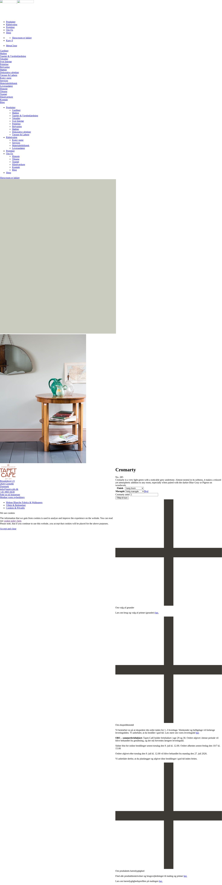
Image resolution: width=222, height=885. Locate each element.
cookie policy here (12, 521)
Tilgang (3, 91)
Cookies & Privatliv (15, 508)
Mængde (120, 491)
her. (157, 612)
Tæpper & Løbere (8, 75)
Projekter (10, 27)
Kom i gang (5, 78)
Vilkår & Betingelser (16, 505)
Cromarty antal (122, 494)
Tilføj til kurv (122, 498)
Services (4, 80)
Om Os (9, 30)
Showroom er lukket (22, 37)
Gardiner (4, 50)
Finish (120, 488)
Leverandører (6, 86)
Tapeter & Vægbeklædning (13, 56)
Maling (3, 53)
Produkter (10, 22)
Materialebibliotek (8, 83)
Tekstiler (4, 59)
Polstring (4, 64)
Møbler (3, 69)
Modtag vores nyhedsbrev (12, 497)
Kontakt (4, 99)
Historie (4, 88)
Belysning (5, 67)
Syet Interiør (6, 61)
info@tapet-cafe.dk (9, 489)
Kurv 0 (9, 40)
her (197, 732)
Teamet (3, 94)
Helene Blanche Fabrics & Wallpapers (24, 502)
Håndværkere (6, 97)
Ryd (146, 491)
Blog (2, 102)
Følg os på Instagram (10, 494)
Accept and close (8, 528)
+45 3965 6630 (7, 492)
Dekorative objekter (9, 72)
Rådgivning (11, 24)
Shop (8, 32)
